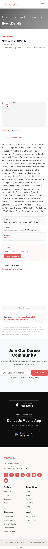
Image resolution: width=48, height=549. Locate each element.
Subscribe (39, 373)
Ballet (28, 495)
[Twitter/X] (11, 475)
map (41, 230)
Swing (28, 507)
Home (4, 17)
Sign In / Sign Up (13, 256)
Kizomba (22, 17)
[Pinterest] (28, 475)
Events (13, 17)
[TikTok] (39, 475)
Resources (8, 499)
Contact (7, 495)
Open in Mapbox (24, 308)
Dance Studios (9, 516)
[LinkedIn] (23, 475)
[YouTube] (34, 475)
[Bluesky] (6, 480)
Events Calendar (10, 524)
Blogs (6, 503)
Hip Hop (29, 499)
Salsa (28, 492)
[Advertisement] (24, 75)
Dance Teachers (10, 520)
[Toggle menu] (42, 4)
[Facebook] (6, 475)
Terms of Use (31, 520)
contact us (24, 334)
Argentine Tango (32, 503)
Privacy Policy (31, 516)
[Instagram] (17, 475)
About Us (7, 492)
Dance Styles (9, 528)
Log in (14, 137)
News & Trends (9, 531)
